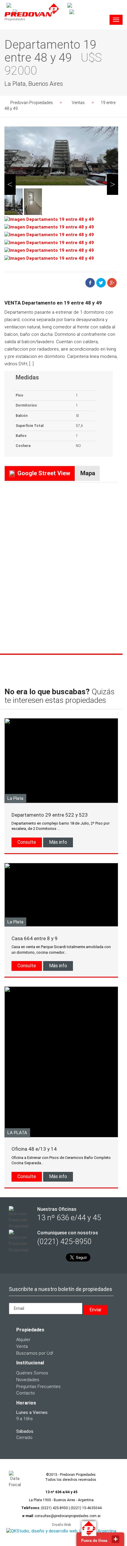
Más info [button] (58, 842)
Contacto (25, 1393)
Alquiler (23, 1339)
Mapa (87, 473)
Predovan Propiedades (31, 102)
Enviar (95, 1310)
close (115, 1539)
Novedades (27, 1379)
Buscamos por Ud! (34, 1353)
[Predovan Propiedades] (32, 21)
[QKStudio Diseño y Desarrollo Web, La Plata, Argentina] (61, 1531)
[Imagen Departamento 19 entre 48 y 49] (49, 220)
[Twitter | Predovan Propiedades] (95, 11)
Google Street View (43, 473)
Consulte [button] (26, 842)
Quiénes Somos (32, 1373)
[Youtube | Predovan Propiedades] (94, 5)
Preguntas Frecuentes (38, 1386)
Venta (22, 1346)
